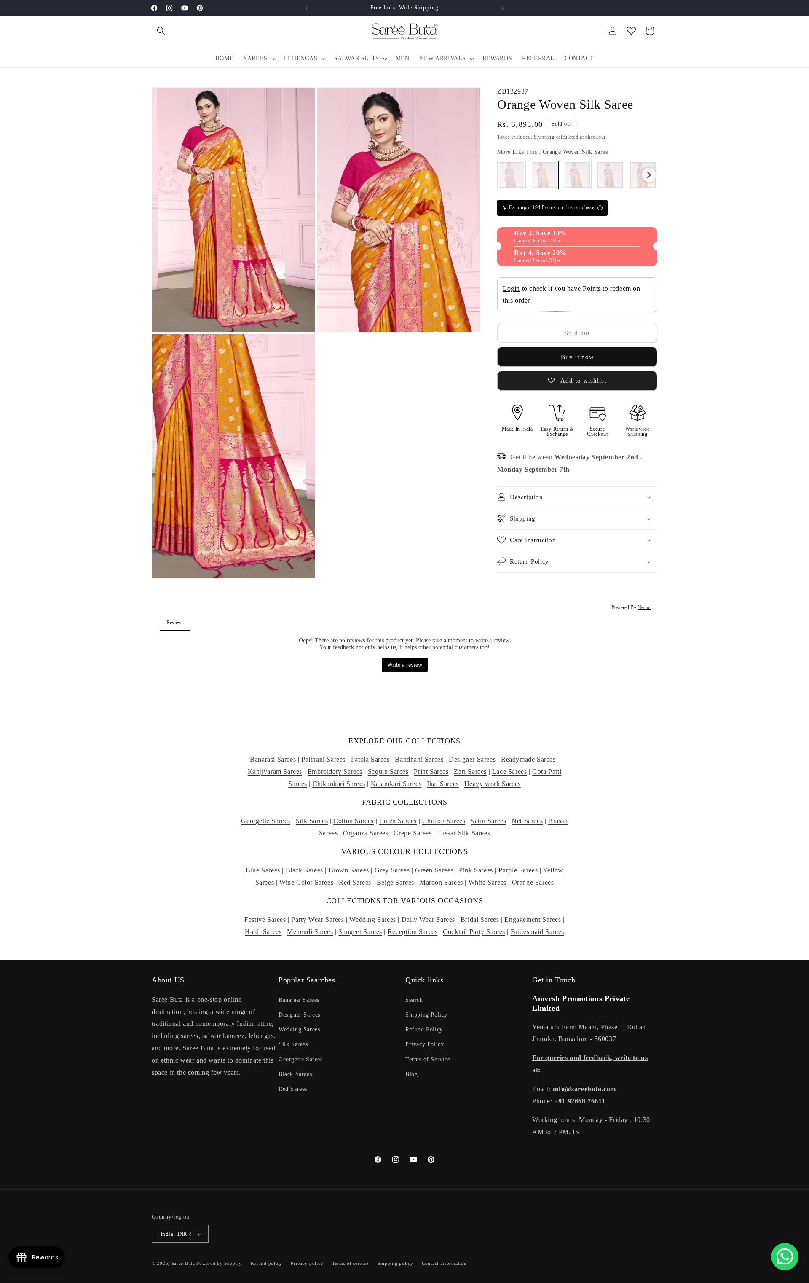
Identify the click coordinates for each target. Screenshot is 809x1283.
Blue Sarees (263, 870)
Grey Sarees (392, 870)
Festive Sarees (265, 919)
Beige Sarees (395, 882)
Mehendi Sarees (310, 931)
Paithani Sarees (323, 759)
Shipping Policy (426, 1014)
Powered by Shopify (219, 1263)
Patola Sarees (370, 759)
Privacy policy (307, 1263)
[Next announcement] (502, 8)
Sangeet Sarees (360, 931)
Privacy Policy (424, 1044)
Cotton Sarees (353, 820)
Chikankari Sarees (339, 783)
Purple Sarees (518, 870)
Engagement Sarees (532, 919)
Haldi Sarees (263, 931)
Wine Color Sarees (306, 882)
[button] (161, 30)
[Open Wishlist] (631, 30)
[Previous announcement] (306, 8)
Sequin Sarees (388, 771)
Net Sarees (527, 820)
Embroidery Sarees (335, 771)
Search (414, 999)
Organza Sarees (365, 833)
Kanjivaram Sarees (275, 771)
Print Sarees (431, 771)
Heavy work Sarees (492, 783)
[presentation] (649, 175)
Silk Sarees (312, 820)
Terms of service (350, 1263)
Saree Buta (183, 1263)
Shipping (544, 137)
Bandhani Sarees (419, 759)
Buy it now (577, 357)
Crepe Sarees (412, 833)
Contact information (444, 1263)
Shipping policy (395, 1263)
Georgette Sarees (265, 820)
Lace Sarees (509, 771)
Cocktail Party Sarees (474, 931)
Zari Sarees (470, 771)
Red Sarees (355, 882)
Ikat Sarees (443, 783)
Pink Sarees (476, 870)
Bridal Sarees (480, 919)
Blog (411, 1074)
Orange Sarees (533, 882)
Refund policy (266, 1263)
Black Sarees (304, 870)
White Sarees (487, 882)
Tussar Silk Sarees (463, 833)
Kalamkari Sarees (396, 783)
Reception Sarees (413, 931)
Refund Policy (424, 1029)
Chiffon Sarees (443, 820)
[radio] (511, 175)
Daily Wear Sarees (428, 919)
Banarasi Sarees (273, 759)
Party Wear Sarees (317, 919)
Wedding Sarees (372, 919)
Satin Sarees (488, 820)
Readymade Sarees (528, 759)
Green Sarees (434, 870)
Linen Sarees (398, 820)
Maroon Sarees (441, 882)
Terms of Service (427, 1059)
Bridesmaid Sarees (537, 931)
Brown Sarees (349, 870)
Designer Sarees (472, 759)
